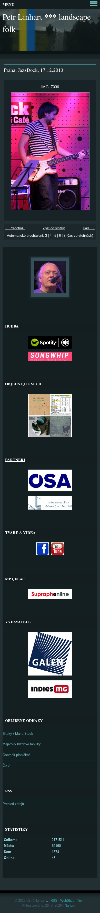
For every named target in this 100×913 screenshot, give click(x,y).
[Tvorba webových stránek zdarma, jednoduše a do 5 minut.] (47, 901)
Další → (89, 228)
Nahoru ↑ (71, 905)
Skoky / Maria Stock (18, 734)
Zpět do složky (54, 228)
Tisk (80, 900)
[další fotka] (88, 151)
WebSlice (67, 900)
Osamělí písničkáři (17, 755)
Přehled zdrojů (13, 804)
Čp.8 (6, 765)
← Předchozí (15, 228)
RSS (54, 900)
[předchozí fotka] (12, 151)
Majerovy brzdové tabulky (22, 744)
